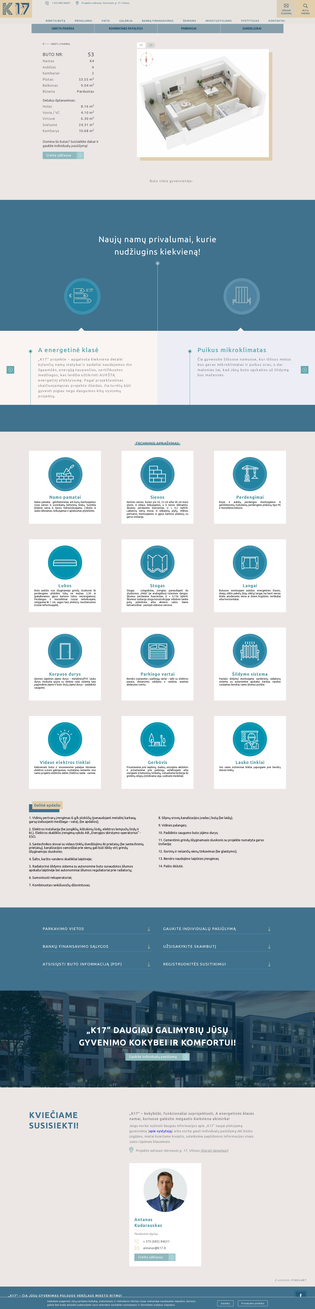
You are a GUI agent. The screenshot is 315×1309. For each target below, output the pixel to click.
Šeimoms (189, 20)
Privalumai (83, 20)
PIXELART (299, 1280)
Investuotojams (218, 20)
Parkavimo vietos (63, 928)
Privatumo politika (252, 1303)
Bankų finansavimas (158, 20)
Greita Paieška (63, 28)
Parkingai (189, 28)
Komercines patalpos (126, 28)
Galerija (126, 20)
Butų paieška (305, 12)
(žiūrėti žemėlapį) (214, 1150)
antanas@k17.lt (154, 1248)
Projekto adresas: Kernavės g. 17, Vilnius (106, 3)
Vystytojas (250, 20)
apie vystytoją (160, 1131)
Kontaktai (277, 20)
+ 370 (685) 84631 (156, 1241)
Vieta (106, 20)
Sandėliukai (251, 28)
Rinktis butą (55, 20)
